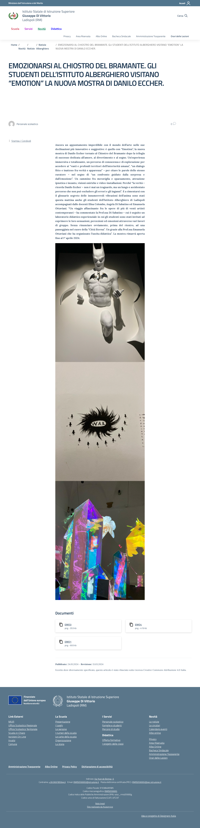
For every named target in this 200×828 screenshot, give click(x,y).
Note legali (100, 803)
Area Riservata (83, 36)
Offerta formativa (111, 740)
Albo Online (101, 36)
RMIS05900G (111, 791)
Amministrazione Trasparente (150, 36)
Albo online (155, 733)
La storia (59, 744)
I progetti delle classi (112, 744)
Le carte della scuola (66, 736)
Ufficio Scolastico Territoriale (22, 729)
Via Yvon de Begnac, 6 (104, 778)
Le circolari (154, 725)
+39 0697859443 (57, 782)
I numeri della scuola (66, 733)
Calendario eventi (158, 729)
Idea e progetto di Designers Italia (158, 816)
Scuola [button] (15, 29)
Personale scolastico (112, 722)
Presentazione (62, 722)
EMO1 (68, 642)
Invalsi (11, 740)
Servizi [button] (28, 29)
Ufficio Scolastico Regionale (22, 725)
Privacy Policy (69, 766)
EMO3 (68, 624)
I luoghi (59, 725)
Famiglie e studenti (112, 725)
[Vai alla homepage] (13, 15)
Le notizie (154, 722)
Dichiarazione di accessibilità (97, 766)
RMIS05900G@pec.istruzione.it (146, 782)
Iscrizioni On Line (17, 736)
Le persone (61, 729)
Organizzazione (63, 740)
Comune (12, 744)
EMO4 (138, 624)
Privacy (67, 36)
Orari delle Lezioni (180, 36)
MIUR (11, 722)
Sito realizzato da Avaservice (100, 806)
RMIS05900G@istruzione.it (86, 782)
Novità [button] (42, 29)
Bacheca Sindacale (121, 36)
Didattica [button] (56, 29)
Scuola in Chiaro (16, 733)
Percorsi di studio (111, 729)
